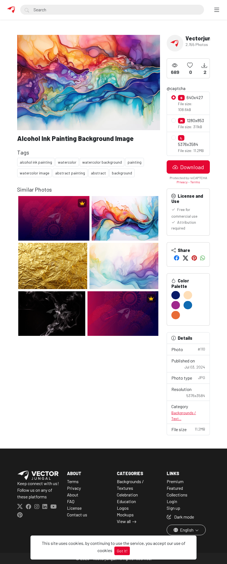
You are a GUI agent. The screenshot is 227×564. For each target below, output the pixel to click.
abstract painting (70, 173)
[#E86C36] (175, 315)
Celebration (127, 494)
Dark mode (183, 516)
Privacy (182, 182)
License (74, 508)
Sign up (173, 508)
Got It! (122, 550)
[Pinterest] (194, 257)
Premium (175, 481)
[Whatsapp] (202, 257)
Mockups (125, 514)
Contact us (77, 514)
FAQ (70, 501)
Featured (175, 488)
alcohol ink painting (36, 162)
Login (172, 501)
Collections (177, 494)
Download (191, 167)
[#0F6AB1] (188, 305)
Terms (195, 182)
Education (126, 501)
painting (134, 162)
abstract (98, 173)
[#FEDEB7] (188, 295)
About (72, 494)
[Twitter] (185, 257)
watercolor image (34, 173)
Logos (123, 508)
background (122, 173)
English (186, 529)
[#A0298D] (175, 305)
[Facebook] (176, 257)
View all (124, 521)
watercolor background (102, 162)
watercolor (67, 162)
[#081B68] (175, 295)
